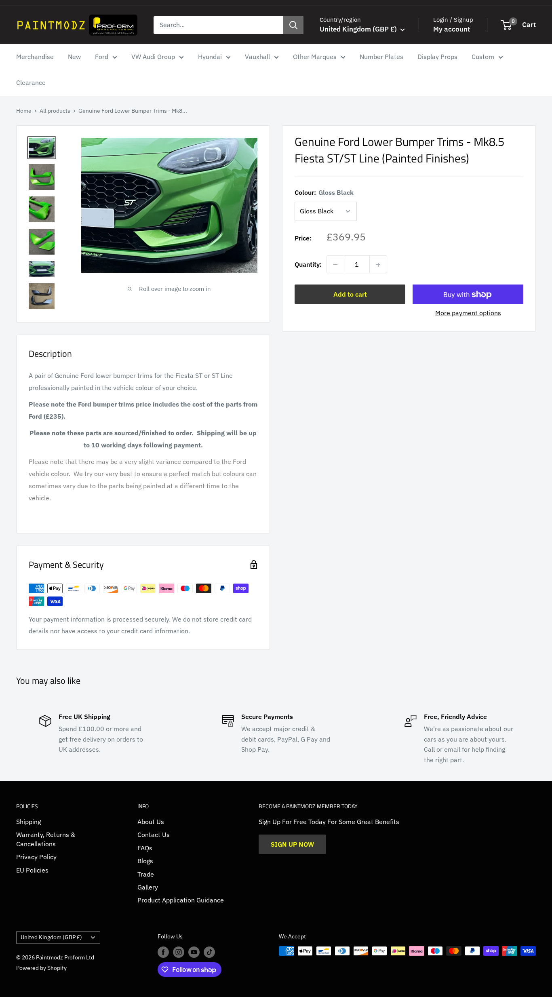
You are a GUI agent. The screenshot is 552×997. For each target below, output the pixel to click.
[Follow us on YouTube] (194, 951)
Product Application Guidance (180, 900)
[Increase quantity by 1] (378, 264)
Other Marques (315, 57)
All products (55, 110)
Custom (483, 57)
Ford (101, 57)
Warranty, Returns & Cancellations (45, 838)
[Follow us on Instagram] (178, 951)
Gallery (147, 887)
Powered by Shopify (41, 968)
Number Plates (381, 57)
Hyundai (210, 57)
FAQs (144, 848)
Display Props (437, 57)
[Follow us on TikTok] (209, 951)
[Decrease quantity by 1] (335, 264)
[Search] (293, 25)
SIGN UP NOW (292, 844)
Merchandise (35, 57)
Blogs (145, 861)
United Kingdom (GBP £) (51, 937)
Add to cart (350, 295)
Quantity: (308, 264)
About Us (150, 822)
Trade (145, 874)
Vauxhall (257, 57)
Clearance (31, 82)
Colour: (324, 192)
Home (24, 110)
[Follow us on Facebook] (163, 951)
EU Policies (32, 870)
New (74, 57)
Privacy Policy (36, 857)
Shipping (28, 822)
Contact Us (153, 834)
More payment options (468, 313)
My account (451, 29)
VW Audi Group (153, 57)
